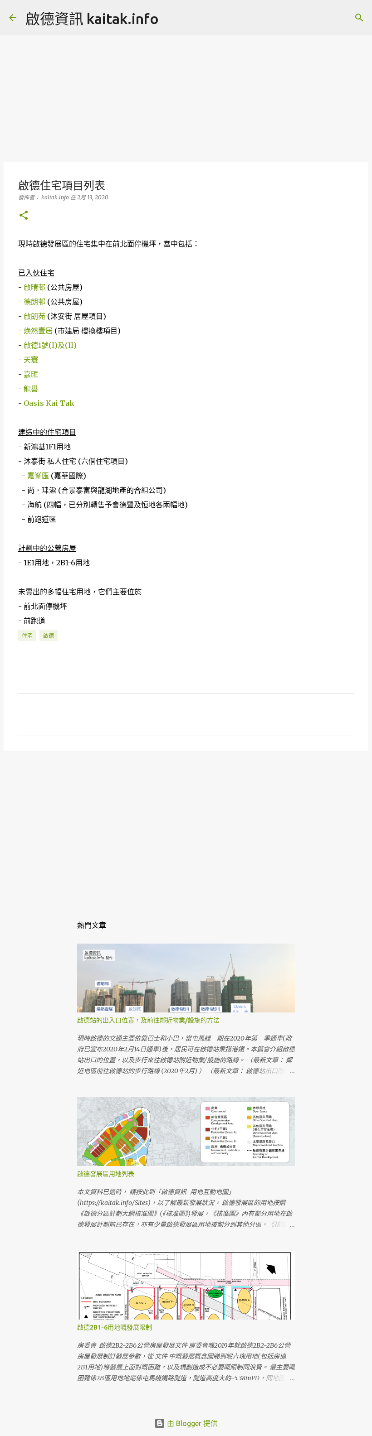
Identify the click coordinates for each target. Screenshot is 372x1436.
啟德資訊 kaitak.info (92, 18)
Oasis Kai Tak (49, 403)
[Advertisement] (186, 95)
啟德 (48, 636)
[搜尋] (171, 18)
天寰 (31, 359)
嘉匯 (31, 374)
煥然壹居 (38, 330)
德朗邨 (34, 301)
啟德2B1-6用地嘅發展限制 (114, 1327)
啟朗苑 (34, 316)
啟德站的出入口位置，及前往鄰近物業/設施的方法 (148, 1020)
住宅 (27, 636)
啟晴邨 (34, 287)
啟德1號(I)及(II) (50, 345)
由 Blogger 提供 (191, 1423)
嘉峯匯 (38, 475)
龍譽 (31, 388)
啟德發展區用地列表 (105, 1173)
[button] (23, 216)
